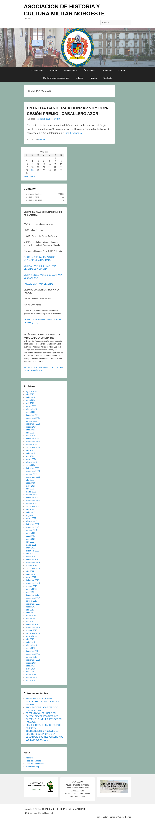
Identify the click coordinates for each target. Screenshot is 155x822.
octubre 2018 (31, 586)
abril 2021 (30, 542)
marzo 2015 (31, 675)
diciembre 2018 (32, 580)
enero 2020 (30, 557)
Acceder (29, 758)
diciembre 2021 (32, 524)
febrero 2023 (31, 495)
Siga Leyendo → (73, 133)
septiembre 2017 (33, 604)
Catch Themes (124, 817)
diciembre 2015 (32, 651)
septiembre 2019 (33, 568)
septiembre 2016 (33, 633)
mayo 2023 (30, 486)
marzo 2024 (31, 459)
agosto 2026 (31, 391)
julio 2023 (30, 480)
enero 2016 (30, 648)
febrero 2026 (31, 409)
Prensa (93, 78)
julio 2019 (30, 571)
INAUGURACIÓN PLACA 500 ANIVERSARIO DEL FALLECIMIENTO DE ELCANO (44, 701)
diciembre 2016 (32, 624)
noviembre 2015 (33, 654)
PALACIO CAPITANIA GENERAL (38, 284)
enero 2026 (30, 412)
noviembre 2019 (33, 562)
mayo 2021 (30, 539)
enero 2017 (30, 621)
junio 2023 (30, 483)
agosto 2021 (31, 533)
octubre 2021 (31, 530)
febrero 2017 (31, 618)
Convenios (107, 70)
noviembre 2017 (33, 598)
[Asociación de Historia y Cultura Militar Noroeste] (77, 47)
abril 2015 (30, 672)
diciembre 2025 (32, 415)
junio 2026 (30, 397)
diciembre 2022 (32, 498)
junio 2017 (30, 613)
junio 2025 (30, 430)
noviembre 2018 (33, 583)
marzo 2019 (31, 577)
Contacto (107, 78)
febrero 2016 (31, 645)
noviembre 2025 (33, 418)
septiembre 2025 (33, 424)
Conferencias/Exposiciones (56, 78)
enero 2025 (30, 436)
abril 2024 (30, 456)
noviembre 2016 (33, 627)
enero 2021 (30, 548)
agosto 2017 (31, 607)
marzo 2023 (31, 492)
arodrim (57, 119)
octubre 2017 (31, 601)
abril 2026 (30, 403)
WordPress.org (32, 767)
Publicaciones (70, 70)
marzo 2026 (31, 406)
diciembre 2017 (32, 595)
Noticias (41, 139)
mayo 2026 (30, 400)
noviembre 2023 (33, 471)
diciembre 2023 (32, 468)
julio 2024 (30, 450)
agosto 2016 (31, 636)
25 (32, 170)
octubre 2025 (31, 421)
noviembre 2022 (33, 500)
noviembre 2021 (33, 527)
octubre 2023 (31, 474)
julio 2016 (30, 639)
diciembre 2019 (32, 559)
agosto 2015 (31, 663)
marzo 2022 (31, 518)
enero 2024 (30, 465)
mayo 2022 (30, 515)
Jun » (32, 176)
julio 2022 (30, 509)
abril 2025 (30, 433)
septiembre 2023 (33, 477)
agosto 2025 (31, 427)
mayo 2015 (30, 669)
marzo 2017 (31, 616)
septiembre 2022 (33, 506)
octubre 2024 (31, 444)
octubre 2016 (31, 630)
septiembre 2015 (33, 660)
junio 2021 (30, 536)
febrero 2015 (31, 677)
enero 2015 (30, 680)
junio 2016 (30, 642)
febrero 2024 (31, 462)
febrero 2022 (31, 521)
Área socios (89, 70)
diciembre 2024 (32, 439)
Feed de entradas (33, 761)
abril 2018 (30, 592)
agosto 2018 (31, 589)
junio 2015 (30, 666)
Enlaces (79, 78)
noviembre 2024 (33, 441)
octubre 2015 (31, 657)
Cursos (122, 70)
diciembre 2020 (32, 551)
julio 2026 (30, 394)
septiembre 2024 (33, 447)
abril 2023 (30, 489)
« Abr (26, 176)
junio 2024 (30, 453)
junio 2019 (30, 574)
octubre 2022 (31, 503)
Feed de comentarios (35, 764)
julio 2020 (30, 554)
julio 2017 (30, 610)
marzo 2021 (31, 545)
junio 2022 (30, 512)
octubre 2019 (31, 565)
